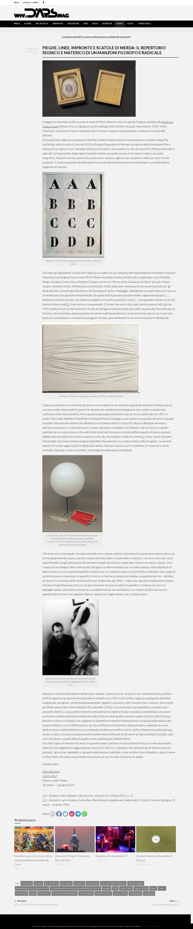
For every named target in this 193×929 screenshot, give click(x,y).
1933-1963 (27, 883)
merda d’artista (141, 888)
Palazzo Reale (21, 893)
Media (17, 23)
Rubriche (107, 23)
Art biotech (42, 23)
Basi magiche (66, 883)
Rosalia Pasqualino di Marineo (64, 893)
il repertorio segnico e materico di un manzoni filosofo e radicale (75, 888)
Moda (95, 23)
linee (115, 888)
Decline (159, 926)
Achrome (38, 883)
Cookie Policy (145, 926)
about (16, 2)
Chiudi (153, 926)
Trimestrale (144, 23)
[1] (44, 795)
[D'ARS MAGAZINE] (41, 12)
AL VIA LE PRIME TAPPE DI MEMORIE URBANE (36, 903)
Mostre (34, 54)
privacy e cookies (31, 2)
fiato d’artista (92, 883)
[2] (143, 436)
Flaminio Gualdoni (136, 883)
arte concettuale (51, 883)
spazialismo (149, 893)
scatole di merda (86, 893)
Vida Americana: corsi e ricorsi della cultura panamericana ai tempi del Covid (32, 860)
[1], (68, 304)
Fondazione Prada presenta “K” (112, 856)
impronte (106, 888)
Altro (130, 23)
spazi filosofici (135, 893)
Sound (27, 23)
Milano (153, 888)
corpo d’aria (79, 883)
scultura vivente (120, 893)
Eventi (119, 23)
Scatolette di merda (103, 893)
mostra (162, 888)
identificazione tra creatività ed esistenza (32, 888)
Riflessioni (73, 23)
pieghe (32, 893)
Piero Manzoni (44, 893)
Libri (85, 23)
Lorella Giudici (126, 888)
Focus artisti (32, 51)
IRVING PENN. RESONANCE (165, 903)
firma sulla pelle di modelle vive (113, 883)
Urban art (57, 23)
